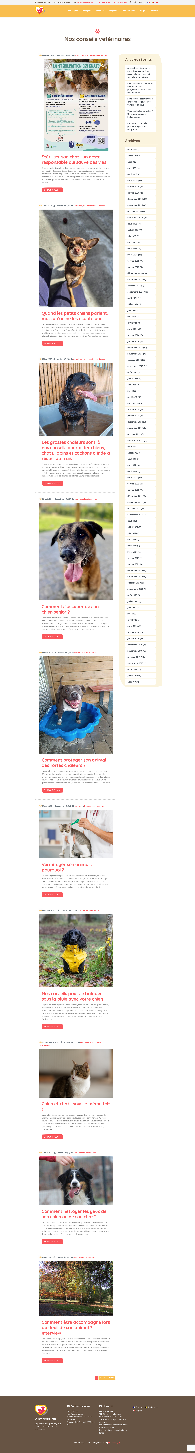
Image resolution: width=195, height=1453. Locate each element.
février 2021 (133, 558)
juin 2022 (131, 459)
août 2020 (132, 595)
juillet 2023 (132, 378)
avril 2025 (132, 248)
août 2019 (132, 669)
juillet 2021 (132, 527)
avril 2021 (132, 545)
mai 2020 (131, 613)
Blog (142, 11)
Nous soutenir (128, 11)
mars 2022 (132, 477)
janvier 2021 (133, 564)
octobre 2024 (134, 285)
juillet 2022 (132, 453)
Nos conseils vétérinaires (96, 55)
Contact (153, 11)
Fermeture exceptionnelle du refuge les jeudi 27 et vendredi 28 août (140, 101)
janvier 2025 (133, 267)
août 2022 (132, 446)
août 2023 (132, 372)
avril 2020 (132, 620)
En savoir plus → (52, 190)
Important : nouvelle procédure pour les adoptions (137, 126)
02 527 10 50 (104, 2)
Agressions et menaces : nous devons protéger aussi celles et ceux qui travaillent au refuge (139, 73)
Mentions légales (114, 1443)
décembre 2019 (134, 644)
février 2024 (133, 335)
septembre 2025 (135, 217)
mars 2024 (132, 329)
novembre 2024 (135, 279)
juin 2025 (131, 236)
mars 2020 (132, 626)
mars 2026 (132, 180)
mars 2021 (132, 552)
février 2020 (133, 632)
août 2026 (132, 149)
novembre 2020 (135, 576)
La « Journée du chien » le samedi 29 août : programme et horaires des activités (140, 88)
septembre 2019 (135, 663)
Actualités (79, 55)
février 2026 (133, 186)
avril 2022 (132, 471)
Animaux (99, 11)
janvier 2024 (133, 341)
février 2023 (133, 409)
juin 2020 (131, 607)
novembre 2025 (135, 205)
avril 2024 (132, 323)
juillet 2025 (132, 230)
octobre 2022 (134, 434)
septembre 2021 (135, 514)
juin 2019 (131, 682)
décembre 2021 (134, 496)
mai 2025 (131, 242)
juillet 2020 (132, 601)
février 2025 (133, 261)
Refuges (86, 11)
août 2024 (132, 298)
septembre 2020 (135, 589)
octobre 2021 (133, 508)
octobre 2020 (134, 582)
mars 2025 (132, 254)
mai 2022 (131, 465)
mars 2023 (132, 403)
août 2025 (132, 223)
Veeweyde (72, 11)
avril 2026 (132, 174)
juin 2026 (131, 162)
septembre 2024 (135, 292)
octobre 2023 (134, 360)
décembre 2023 (135, 347)
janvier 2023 (133, 415)
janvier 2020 (133, 638)
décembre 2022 (135, 422)
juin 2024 (131, 310)
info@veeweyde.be (85, 2)
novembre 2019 (134, 651)
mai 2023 (131, 391)
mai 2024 (131, 316)
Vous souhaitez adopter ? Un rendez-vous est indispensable (140, 114)
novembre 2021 (134, 502)
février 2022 (133, 483)
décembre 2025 (135, 199)
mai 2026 (131, 168)
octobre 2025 (134, 211)
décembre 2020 (135, 570)
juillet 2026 (132, 155)
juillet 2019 (132, 675)
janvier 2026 (133, 193)
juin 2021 (131, 533)
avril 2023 (132, 397)
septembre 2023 (135, 366)
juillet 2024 (132, 304)
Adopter (112, 11)
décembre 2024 (135, 273)
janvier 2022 (133, 490)
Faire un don (121, 2)
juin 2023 (131, 384)
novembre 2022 (135, 428)
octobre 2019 (133, 657)
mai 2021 (131, 539)
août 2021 (132, 521)
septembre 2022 (135, 440)
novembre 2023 (135, 353)
